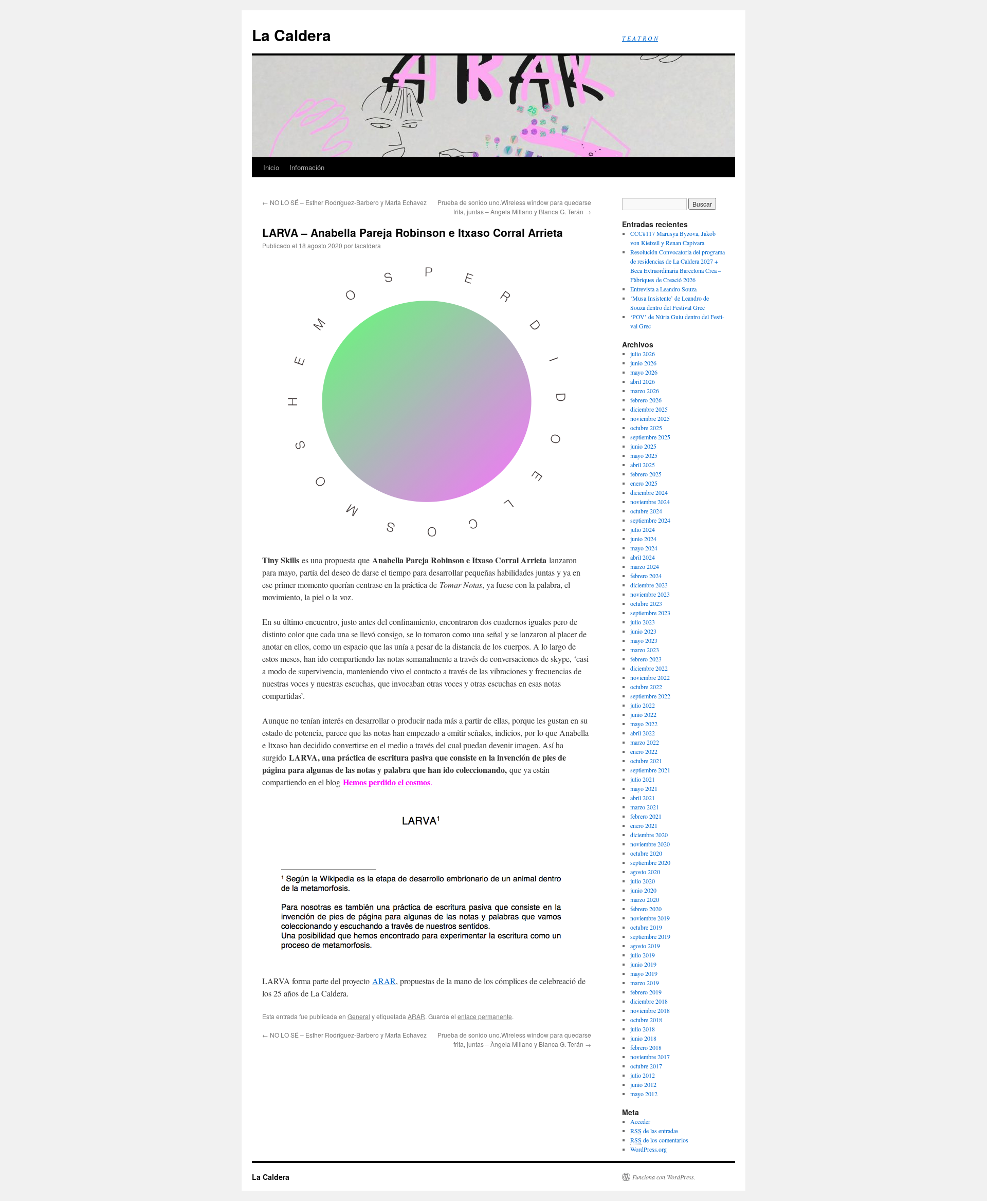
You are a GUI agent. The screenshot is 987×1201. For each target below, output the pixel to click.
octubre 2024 (646, 511)
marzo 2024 (644, 566)
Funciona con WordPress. (664, 1177)
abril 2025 (642, 464)
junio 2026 (643, 363)
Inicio (271, 167)
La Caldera (291, 35)
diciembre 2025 (649, 409)
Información (306, 167)
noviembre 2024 (650, 501)
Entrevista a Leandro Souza (663, 289)
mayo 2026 (643, 372)
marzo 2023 (644, 649)
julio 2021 (642, 779)
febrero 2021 (646, 816)
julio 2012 (642, 1075)
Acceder (640, 1121)
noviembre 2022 (650, 677)
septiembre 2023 (650, 612)
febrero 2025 (646, 474)
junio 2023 (643, 631)
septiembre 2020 (650, 862)
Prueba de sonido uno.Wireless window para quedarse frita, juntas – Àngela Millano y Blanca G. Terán (514, 207)
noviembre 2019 (650, 918)
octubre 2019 (646, 927)
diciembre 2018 (649, 1001)
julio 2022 (642, 705)
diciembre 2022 (649, 668)
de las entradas (654, 1130)
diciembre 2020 (649, 834)
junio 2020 (643, 890)
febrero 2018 (646, 1047)
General (359, 1016)
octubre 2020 (646, 853)
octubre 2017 (646, 1066)
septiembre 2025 (650, 437)
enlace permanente (485, 1016)
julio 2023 (642, 622)
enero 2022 (643, 751)
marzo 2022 (644, 742)
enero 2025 (643, 483)
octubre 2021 (646, 760)
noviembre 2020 (650, 844)
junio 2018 (643, 1038)
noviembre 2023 (650, 594)
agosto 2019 (645, 945)
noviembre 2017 (650, 1056)
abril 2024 (642, 557)
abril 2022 (642, 733)
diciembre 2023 (649, 585)
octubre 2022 (646, 686)
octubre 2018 (646, 1019)
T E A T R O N (640, 38)
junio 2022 (643, 714)
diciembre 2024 (649, 492)
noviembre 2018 (650, 1010)
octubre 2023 (646, 603)
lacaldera (368, 245)
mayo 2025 (643, 455)
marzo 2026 (644, 390)
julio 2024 (642, 529)
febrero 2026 (646, 400)
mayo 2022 (643, 723)
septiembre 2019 (650, 936)
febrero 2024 (646, 575)
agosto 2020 (645, 871)
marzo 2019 (644, 982)
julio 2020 (642, 881)
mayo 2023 (643, 640)
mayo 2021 (643, 788)
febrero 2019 (646, 992)
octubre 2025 (646, 427)
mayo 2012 (643, 1093)
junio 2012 (643, 1084)
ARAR (384, 980)
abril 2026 (642, 381)
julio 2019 (642, 955)
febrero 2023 (646, 659)
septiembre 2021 (650, 770)
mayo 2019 (643, 973)
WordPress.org (648, 1149)
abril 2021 (642, 797)
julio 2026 (642, 353)
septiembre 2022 (650, 696)
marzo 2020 (644, 899)
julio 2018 (642, 1029)
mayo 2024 (643, 548)
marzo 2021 (644, 807)
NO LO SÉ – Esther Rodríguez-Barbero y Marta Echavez (344, 202)
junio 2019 (643, 964)
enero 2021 (643, 825)
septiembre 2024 (650, 520)
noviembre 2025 (650, 418)
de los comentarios (659, 1140)
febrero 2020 (646, 908)
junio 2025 (643, 446)
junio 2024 (643, 538)
